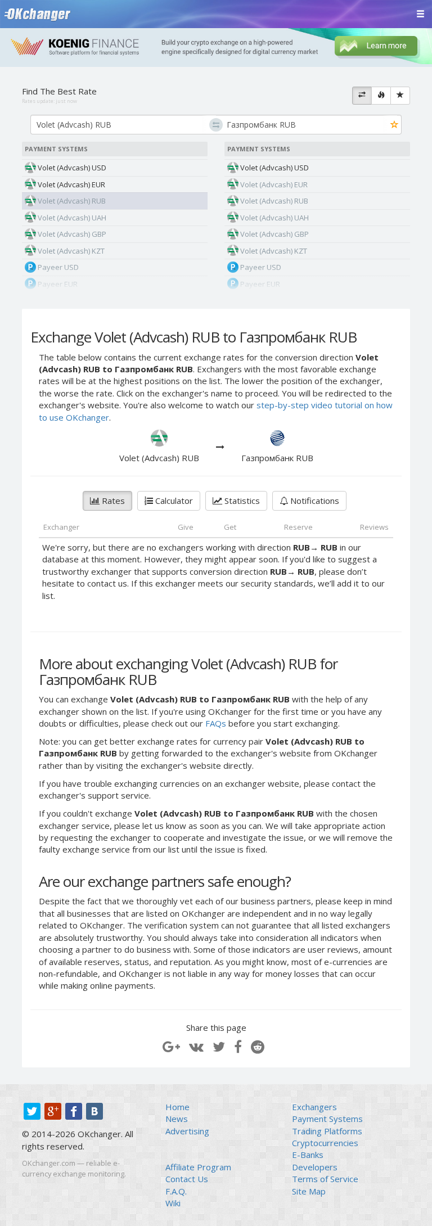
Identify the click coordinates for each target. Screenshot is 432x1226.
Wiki (173, 1203)
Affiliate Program (198, 1167)
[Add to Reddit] (257, 1046)
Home (177, 1106)
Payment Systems (327, 1118)
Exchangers (314, 1106)
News (176, 1118)
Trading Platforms (327, 1131)
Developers (315, 1167)
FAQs (215, 723)
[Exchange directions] (362, 96)
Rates (112, 500)
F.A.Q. (176, 1191)
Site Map (309, 1191)
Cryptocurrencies (325, 1142)
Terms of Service (325, 1178)
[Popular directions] (381, 96)
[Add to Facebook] (238, 1046)
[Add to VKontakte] (196, 1046)
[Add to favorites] (394, 125)
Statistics (241, 500)
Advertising (187, 1131)
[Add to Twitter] (219, 1046)
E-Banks (307, 1154)
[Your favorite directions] (400, 96)
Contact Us (186, 1178)
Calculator (173, 500)
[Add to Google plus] (171, 1046)
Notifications (313, 500)
